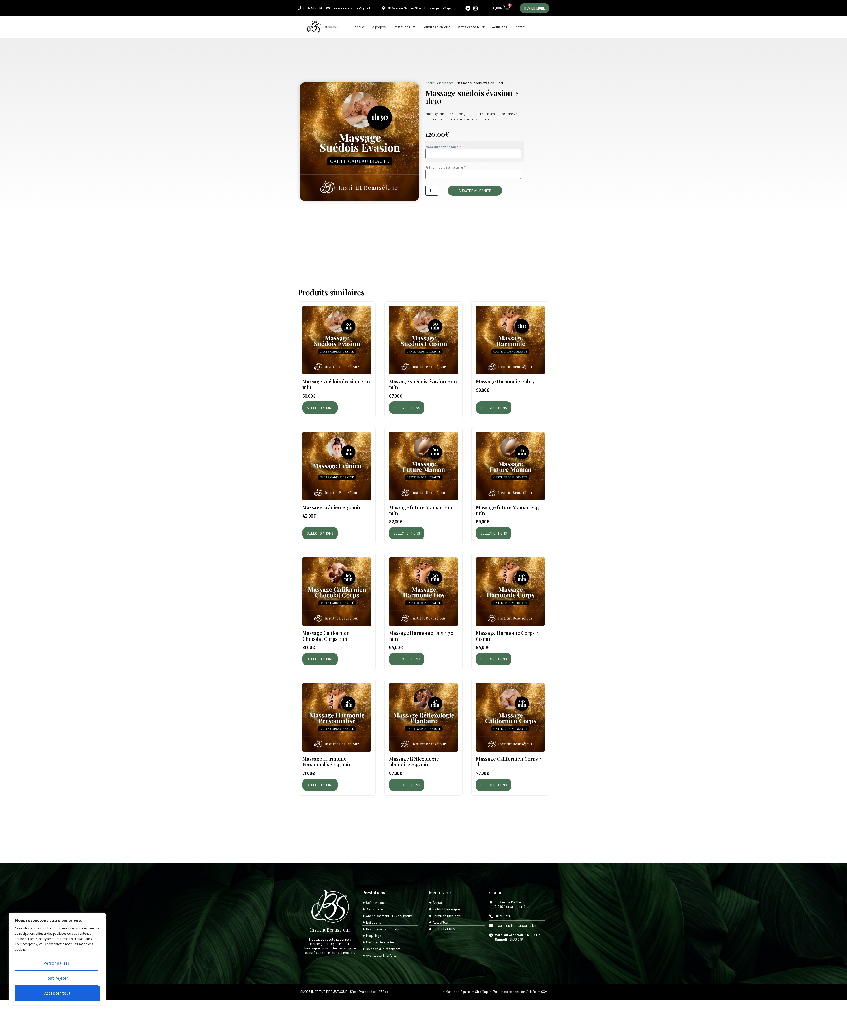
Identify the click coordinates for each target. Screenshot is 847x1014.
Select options (320, 407)
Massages (446, 83)
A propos (379, 27)
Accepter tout (57, 993)
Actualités (499, 27)
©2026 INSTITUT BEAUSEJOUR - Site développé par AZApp (344, 991)
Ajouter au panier (475, 190)
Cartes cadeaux (468, 27)
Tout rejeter (56, 978)
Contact (520, 27)
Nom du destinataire (442, 147)
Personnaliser (56, 963)
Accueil (360, 27)
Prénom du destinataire (444, 167)
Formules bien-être (436, 27)
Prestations (401, 27)
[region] (57, 959)
